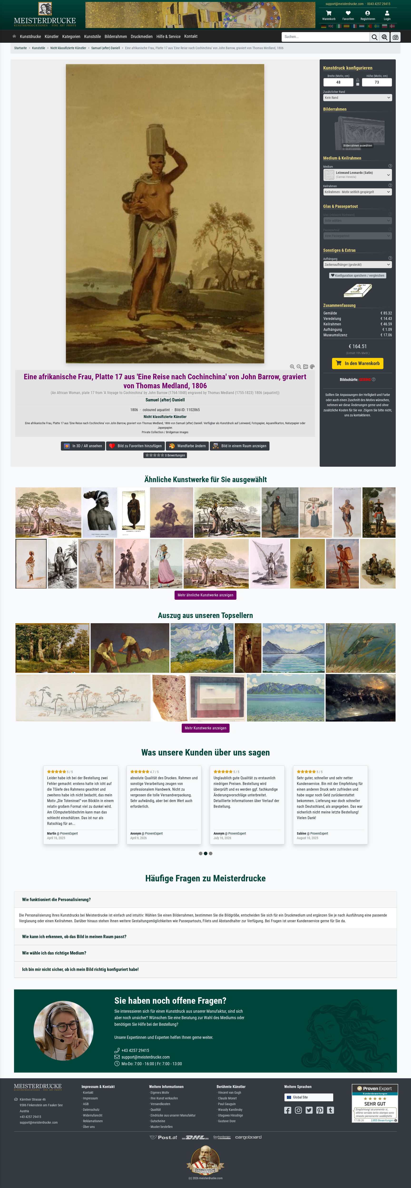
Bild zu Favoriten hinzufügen (138, 446)
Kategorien (71, 36)
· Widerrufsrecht (92, 1115)
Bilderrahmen (116, 36)
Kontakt (190, 36)
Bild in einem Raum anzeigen (242, 446)
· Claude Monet (227, 1098)
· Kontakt (87, 1093)
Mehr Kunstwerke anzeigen (205, 728)
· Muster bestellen (161, 1127)
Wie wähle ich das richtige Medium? (54, 953)
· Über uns (88, 1127)
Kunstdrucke (30, 36)
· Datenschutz (90, 1110)
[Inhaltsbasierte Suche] (385, 37)
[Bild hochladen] (396, 37)
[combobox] (357, 97)
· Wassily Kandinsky (229, 1110)
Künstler (52, 36)
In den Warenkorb (360, 363)
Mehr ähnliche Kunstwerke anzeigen (205, 595)
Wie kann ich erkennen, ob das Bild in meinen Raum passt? (74, 936)
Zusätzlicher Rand (334, 92)
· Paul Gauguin (226, 1104)
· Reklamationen (92, 1121)
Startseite (20, 48)
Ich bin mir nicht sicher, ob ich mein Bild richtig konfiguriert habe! (80, 969)
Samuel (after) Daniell (105, 48)
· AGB (85, 1104)
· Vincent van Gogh (229, 1093)
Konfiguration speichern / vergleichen (359, 275)
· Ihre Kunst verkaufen (163, 1098)
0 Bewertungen (174, 455)
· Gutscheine (157, 1121)
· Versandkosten (159, 1104)
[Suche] (375, 37)
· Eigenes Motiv (159, 1093)
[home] (14, 36)
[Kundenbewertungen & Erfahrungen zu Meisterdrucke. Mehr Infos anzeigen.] (375, 1103)
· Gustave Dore (226, 1121)
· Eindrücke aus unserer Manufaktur (172, 1115)
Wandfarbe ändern (190, 446)
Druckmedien (142, 36)
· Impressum (90, 1098)
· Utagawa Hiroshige (230, 1115)
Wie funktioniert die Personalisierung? (56, 899)
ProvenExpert (66, 834)
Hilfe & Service (169, 36)
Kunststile (92, 36)
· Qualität (155, 1110)
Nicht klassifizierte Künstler (68, 48)
